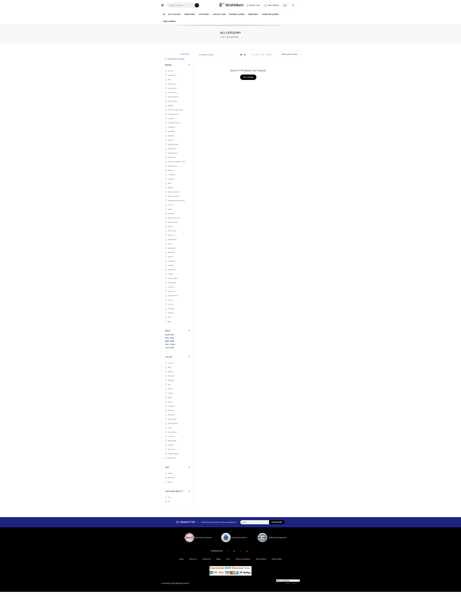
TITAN (170, 274)
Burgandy (172, 441)
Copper (171, 436)
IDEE (169, 183)
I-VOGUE (171, 179)
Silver (170, 393)
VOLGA (170, 304)
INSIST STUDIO (173, 196)
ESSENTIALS (253, 14)
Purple (171, 445)
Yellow (171, 376)
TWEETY (171, 287)
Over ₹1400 (169, 348)
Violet (171, 363)
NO (169, 501)
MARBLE (171, 213)
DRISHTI (171, 140)
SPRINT (171, 257)
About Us (193, 559)
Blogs (218, 559)
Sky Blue (171, 449)
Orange (171, 380)
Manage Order (254, 5)
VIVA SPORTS (173, 296)
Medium (171, 478)
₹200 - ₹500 (169, 338)
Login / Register (273, 5)
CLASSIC (171, 118)
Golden (171, 406)
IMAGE (170, 188)
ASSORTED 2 (172, 92)
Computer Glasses (270, 14)
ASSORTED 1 (172, 88)
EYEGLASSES (204, 14)
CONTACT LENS (219, 14)
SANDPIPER (172, 239)
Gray (170, 397)
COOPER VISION (174, 123)
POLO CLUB (172, 231)
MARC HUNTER (173, 218)
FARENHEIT (172, 149)
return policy (261, 559)
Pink (170, 428)
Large (170, 473)
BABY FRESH (172, 101)
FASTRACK (172, 157)
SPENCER (171, 252)
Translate (293, 583)
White (170, 389)
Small (170, 482)
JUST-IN (171, 205)
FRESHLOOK (172, 166)
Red (169, 384)
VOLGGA (171, 309)
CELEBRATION (173, 114)
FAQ (228, 559)
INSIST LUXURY (173, 192)
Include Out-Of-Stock (176, 59)
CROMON (171, 127)
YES (169, 497)
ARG (169, 80)
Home (222, 37)
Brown (171, 410)
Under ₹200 (169, 335)
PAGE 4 (170, 226)
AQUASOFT (172, 75)
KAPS (170, 209)
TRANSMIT (172, 283)
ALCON (170, 71)
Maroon (171, 415)
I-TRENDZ (171, 175)
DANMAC (171, 131)
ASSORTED (172, 84)
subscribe (276, 522)
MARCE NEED (173, 222)
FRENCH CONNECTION (176, 162)
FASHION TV (172, 153)
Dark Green (173, 423)
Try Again (248, 77)
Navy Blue (172, 419)
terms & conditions (242, 559)
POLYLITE (171, 235)
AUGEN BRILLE (173, 97)
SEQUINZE (172, 248)
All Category (174, 14)
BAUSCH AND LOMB (175, 110)
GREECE (171, 170)
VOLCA (170, 300)
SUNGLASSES (189, 14)
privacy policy (277, 559)
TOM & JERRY (173, 278)
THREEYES (172, 270)
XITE (169, 317)
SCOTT (170, 244)
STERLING (171, 261)
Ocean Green (173, 454)
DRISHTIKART (173, 144)
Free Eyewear (169, 21)
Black (170, 402)
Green (170, 372)
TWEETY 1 (172, 291)
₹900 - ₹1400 (170, 344)
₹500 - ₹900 (169, 341)
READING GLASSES (236, 14)
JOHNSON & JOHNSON (176, 200)
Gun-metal (172, 432)
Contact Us (206, 559)
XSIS (169, 321)
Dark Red (172, 458)
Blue (170, 367)
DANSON (171, 136)
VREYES (171, 313)
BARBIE (170, 105)
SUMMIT (171, 265)
